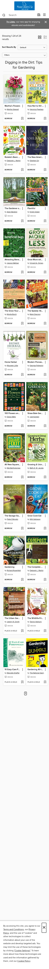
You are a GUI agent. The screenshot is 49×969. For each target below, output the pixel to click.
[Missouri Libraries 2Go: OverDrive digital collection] (24, 5)
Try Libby (10, 21)
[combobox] (18, 15)
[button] (39, 38)
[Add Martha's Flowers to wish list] (22, 118)
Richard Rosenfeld (14, 570)
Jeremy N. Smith (13, 622)
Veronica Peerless (36, 109)
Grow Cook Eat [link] (34, 516)
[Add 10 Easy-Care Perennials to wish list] (22, 682)
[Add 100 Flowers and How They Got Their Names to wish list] (22, 426)
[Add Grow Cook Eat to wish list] (45, 528)
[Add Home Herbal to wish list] (22, 375)
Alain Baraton (12, 212)
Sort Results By (9, 47)
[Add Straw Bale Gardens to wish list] (45, 426)
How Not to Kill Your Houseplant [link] (35, 106)
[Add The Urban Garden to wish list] (22, 631)
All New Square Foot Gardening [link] (13, 464)
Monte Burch (12, 314)
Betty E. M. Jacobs (37, 468)
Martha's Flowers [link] (12, 106)
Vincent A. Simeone (37, 263)
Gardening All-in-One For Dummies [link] (35, 669)
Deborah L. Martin (14, 161)
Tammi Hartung (36, 622)
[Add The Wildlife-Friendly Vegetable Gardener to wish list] (45, 631)
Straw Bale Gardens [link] (35, 413)
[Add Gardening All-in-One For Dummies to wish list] (45, 682)
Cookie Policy (23, 961)
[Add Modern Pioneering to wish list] (45, 375)
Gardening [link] (9, 567)
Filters (7, 55)
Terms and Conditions (13, 929)
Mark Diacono (35, 314)
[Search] (4, 15)
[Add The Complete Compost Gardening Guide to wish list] (45, 580)
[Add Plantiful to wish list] (45, 221)
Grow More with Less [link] (35, 259)
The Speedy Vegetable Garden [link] (35, 311)
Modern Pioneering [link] (35, 362)
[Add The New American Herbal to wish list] (45, 170)
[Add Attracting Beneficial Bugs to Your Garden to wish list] (22, 272)
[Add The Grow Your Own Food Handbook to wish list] (22, 323)
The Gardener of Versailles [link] (13, 208)
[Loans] (38, 15)
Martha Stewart (13, 109)
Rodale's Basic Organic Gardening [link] (13, 157)
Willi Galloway (35, 519)
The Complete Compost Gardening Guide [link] (35, 567)
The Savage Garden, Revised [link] (13, 516)
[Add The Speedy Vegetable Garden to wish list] (45, 323)
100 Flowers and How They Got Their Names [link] (13, 413)
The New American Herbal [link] (35, 157)
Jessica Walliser (13, 263)
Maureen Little (12, 366)
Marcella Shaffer (13, 673)
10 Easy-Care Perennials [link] (13, 669)
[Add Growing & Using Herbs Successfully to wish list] (45, 477)
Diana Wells (11, 417)
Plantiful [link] (31, 208)
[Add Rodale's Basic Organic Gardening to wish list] (22, 170)
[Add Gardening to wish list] (22, 580)
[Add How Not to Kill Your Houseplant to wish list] (45, 118)
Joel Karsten (34, 417)
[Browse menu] (44, 15)
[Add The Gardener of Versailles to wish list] (22, 221)
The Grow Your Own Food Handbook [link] (13, 311)
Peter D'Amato (12, 519)
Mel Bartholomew (13, 468)
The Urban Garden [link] (13, 618)
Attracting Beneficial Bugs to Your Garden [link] (13, 259)
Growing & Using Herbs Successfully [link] (35, 464)
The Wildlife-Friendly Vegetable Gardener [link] (35, 618)
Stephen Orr (34, 161)
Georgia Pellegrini (36, 366)
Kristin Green (35, 212)
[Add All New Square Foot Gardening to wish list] (22, 477)
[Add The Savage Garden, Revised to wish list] (22, 528)
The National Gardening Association (37, 673)
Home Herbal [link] (11, 362)
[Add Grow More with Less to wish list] (45, 272)
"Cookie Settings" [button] (22, 950)
